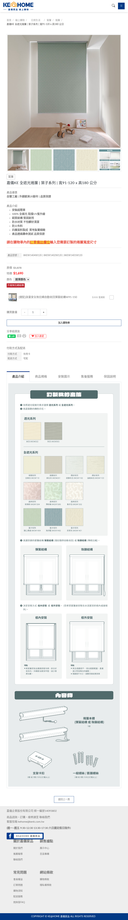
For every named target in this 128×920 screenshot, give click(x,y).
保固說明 (110, 376)
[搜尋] (113, 6)
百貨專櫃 (44, 854)
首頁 (9, 20)
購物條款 (44, 879)
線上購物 (20, 20)
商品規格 (41, 376)
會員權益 (18, 879)
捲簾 (57, 20)
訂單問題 (18, 885)
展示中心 (44, 848)
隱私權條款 (46, 885)
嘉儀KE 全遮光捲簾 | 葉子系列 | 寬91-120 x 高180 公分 (35, 24)
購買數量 (12, 312)
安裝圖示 (64, 376)
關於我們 (18, 848)
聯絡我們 (44, 817)
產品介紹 (18, 376)
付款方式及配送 (16, 348)
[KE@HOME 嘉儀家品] (18, 6)
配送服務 (18, 896)
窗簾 (49, 20)
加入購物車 (64, 323)
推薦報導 (18, 854)
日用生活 (36, 20)
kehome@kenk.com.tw (31, 821)
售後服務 (87, 376)
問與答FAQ (19, 902)
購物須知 (18, 891)
